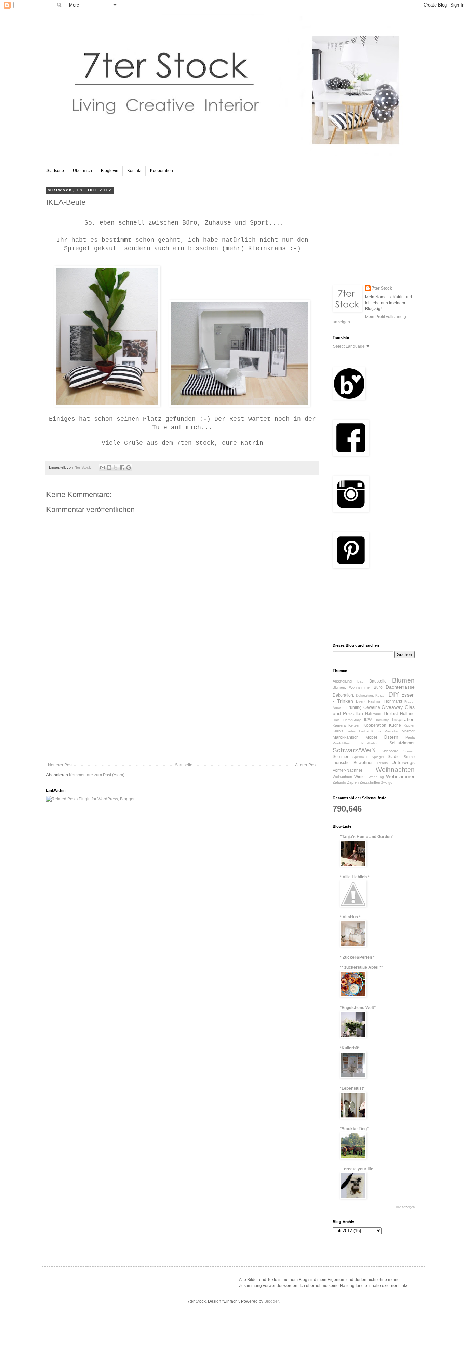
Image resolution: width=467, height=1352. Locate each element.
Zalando (339, 782)
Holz (336, 720)
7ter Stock (382, 288)
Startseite (55, 170)
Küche (395, 725)
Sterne (409, 757)
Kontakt (134, 170)
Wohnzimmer (400, 776)
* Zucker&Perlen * (357, 957)
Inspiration (403, 719)
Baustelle (378, 681)
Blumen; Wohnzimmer (352, 687)
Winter (360, 776)
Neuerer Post (60, 765)
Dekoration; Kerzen (371, 695)
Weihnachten (395, 769)
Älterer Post (306, 765)
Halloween (373, 714)
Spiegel (378, 757)
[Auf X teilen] (115, 467)
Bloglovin (109, 170)
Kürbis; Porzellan (385, 731)
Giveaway (392, 707)
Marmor (408, 731)
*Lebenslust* (352, 1088)
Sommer (340, 756)
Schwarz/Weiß (354, 750)
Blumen (403, 680)
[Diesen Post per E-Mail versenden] (102, 467)
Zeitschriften (370, 782)
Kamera (339, 725)
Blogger (271, 1301)
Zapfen (353, 782)
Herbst (391, 713)
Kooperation (161, 170)
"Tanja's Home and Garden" (367, 836)
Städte (394, 756)
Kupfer (409, 725)
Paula (410, 737)
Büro (378, 687)
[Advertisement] (182, 711)
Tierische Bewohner (353, 762)
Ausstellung (342, 681)
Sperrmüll (359, 757)
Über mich (82, 170)
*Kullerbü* (350, 1048)
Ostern (391, 737)
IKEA (368, 720)
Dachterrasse (400, 687)
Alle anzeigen (405, 1207)
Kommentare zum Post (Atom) (96, 775)
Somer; (409, 751)
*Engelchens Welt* (358, 1007)
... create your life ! (358, 1168)
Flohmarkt (393, 701)
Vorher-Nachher (347, 770)
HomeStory (352, 720)
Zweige (386, 783)
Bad (360, 681)
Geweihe (371, 707)
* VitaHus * (350, 917)
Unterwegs (403, 762)
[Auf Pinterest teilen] (128, 467)
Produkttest (342, 743)
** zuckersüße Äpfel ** (361, 967)
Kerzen (354, 725)
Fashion (374, 701)
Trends (382, 763)
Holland (407, 713)
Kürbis (338, 731)
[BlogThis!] (109, 467)
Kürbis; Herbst (357, 731)
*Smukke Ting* (354, 1128)
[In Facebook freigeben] (122, 467)
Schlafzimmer (402, 743)
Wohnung (376, 777)
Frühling (354, 707)
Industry (382, 720)
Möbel (371, 737)
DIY (393, 694)
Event (360, 701)
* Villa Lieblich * (355, 877)
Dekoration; (343, 695)
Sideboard (390, 751)
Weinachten (342, 777)
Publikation (370, 743)
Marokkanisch (346, 737)
